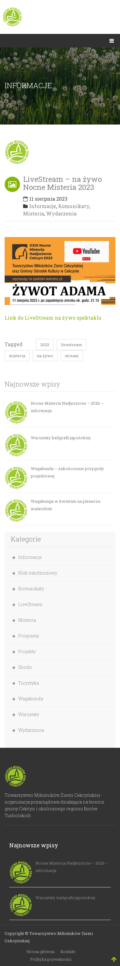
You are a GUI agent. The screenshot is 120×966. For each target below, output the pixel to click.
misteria (17, 355)
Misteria (33, 213)
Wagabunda (30, 699)
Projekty (27, 651)
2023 (44, 344)
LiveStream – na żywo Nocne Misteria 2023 (62, 183)
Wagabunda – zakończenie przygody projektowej (67, 472)
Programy (28, 636)
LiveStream (30, 604)
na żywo (45, 355)
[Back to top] (114, 959)
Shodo (25, 667)
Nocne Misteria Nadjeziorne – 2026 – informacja (67, 406)
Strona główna (40, 951)
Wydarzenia (61, 213)
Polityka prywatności (50, 959)
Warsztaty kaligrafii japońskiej (60, 437)
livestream (71, 344)
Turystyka (28, 683)
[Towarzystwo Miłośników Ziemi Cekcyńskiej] (60, 17)
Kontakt (67, 951)
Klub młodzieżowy (37, 573)
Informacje (42, 206)
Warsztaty (28, 714)
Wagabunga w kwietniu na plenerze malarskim (66, 504)
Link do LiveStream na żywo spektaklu (53, 317)
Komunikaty (73, 206)
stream (72, 355)
